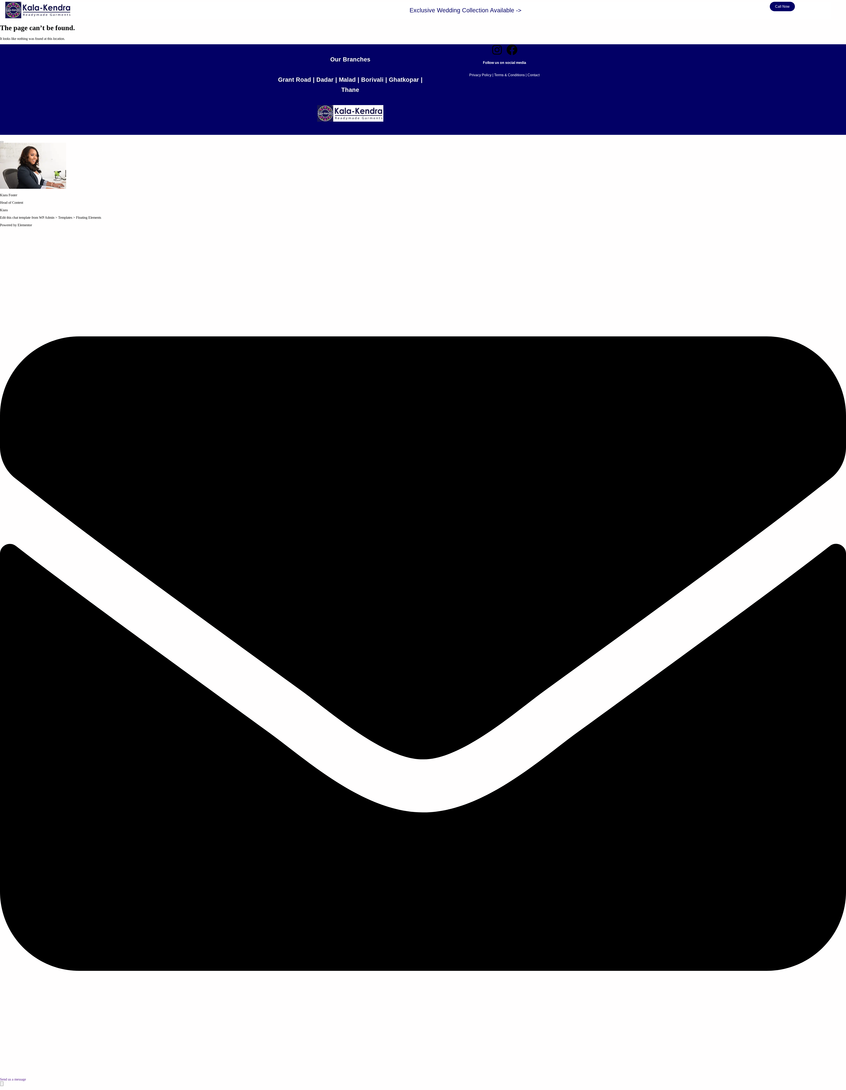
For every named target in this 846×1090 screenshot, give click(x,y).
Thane (350, 89)
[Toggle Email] (2, 1083)
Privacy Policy (480, 75)
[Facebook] (512, 49)
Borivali (372, 79)
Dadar (325, 79)
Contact (533, 75)
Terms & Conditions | (510, 75)
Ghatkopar (404, 79)
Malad (347, 79)
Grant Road (294, 79)
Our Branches (350, 59)
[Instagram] (497, 49)
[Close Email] (2, 142)
